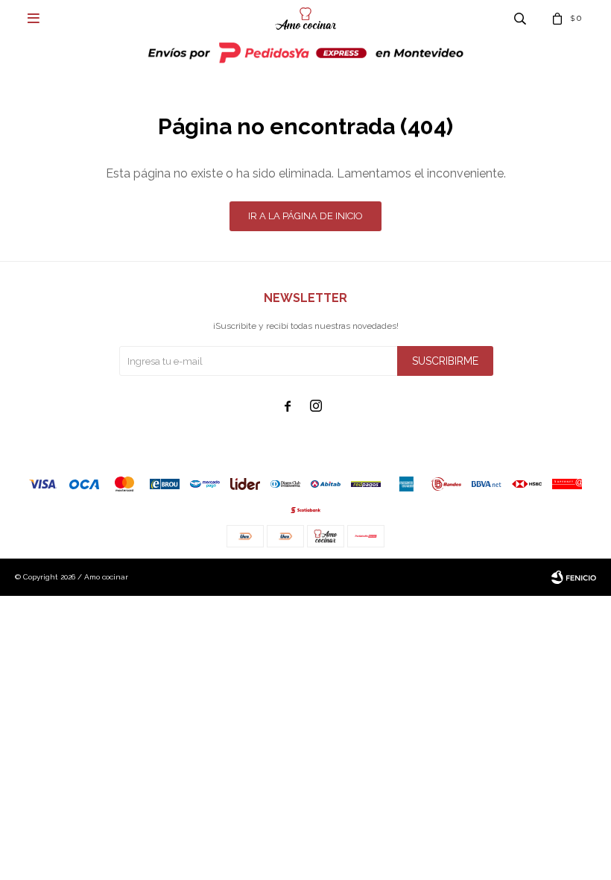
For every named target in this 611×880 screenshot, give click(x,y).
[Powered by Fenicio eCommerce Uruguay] (573, 577)
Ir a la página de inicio (305, 215)
